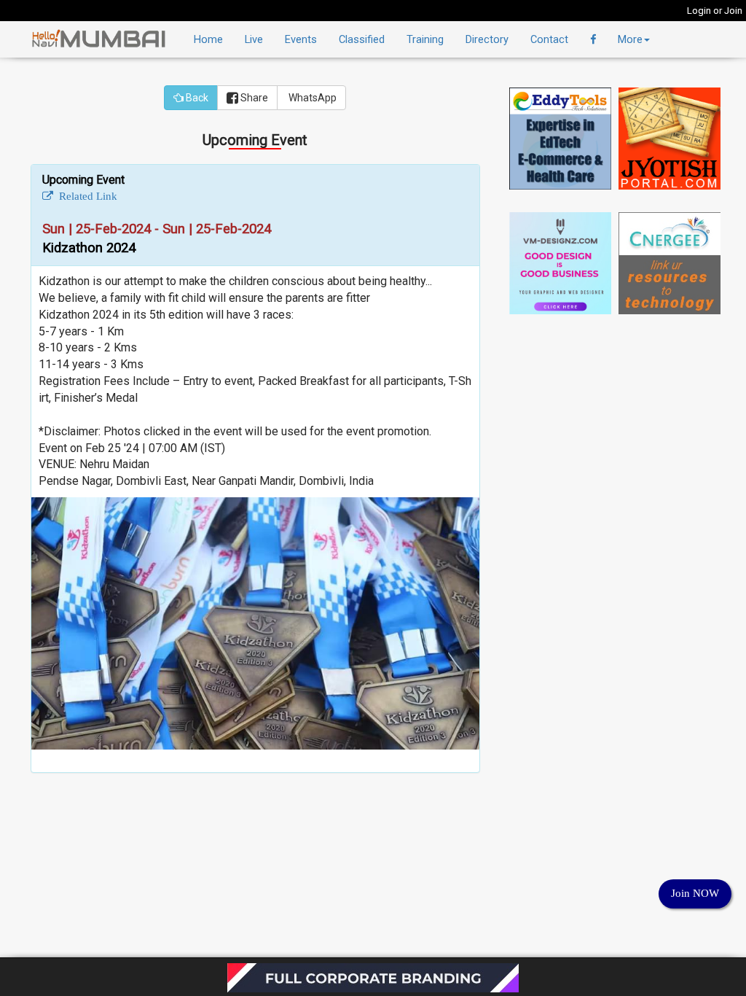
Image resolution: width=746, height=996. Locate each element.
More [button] (630, 39)
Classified (362, 39)
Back (196, 98)
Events (301, 39)
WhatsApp (311, 98)
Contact (549, 39)
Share (253, 98)
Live (254, 39)
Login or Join (714, 10)
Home (208, 39)
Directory (487, 39)
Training (425, 39)
